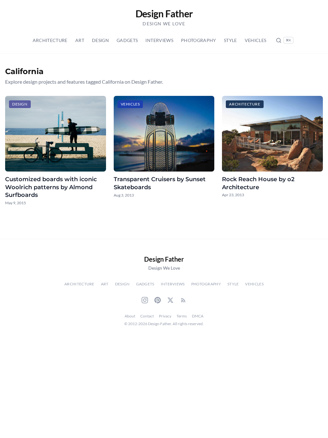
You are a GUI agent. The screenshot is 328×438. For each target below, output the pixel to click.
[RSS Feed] (183, 300)
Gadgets (127, 40)
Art (79, 40)
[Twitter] (170, 300)
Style (230, 40)
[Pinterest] (157, 300)
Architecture (50, 40)
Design (100, 40)
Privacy (165, 316)
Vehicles (255, 40)
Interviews (159, 40)
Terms (181, 316)
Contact (147, 316)
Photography (198, 40)
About (130, 316)
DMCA (197, 316)
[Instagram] (145, 300)
